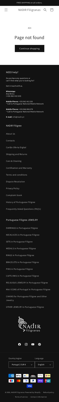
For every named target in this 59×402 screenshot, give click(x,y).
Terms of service (21, 397)
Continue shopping (29, 48)
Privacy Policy (12, 188)
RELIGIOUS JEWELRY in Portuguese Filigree (27, 282)
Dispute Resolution (15, 181)
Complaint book (14, 195)
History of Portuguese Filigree (20, 202)
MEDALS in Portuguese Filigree (21, 248)
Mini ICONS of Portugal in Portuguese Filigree (28, 289)
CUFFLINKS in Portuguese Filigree (22, 275)
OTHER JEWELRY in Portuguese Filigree (25, 307)
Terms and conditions (16, 174)
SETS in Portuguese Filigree (19, 241)
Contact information (39, 397)
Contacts (10, 140)
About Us (10, 133)
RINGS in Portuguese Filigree (20, 255)
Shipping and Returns (16, 154)
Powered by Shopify (33, 392)
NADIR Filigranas (18, 392)
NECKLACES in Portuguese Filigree (22, 234)
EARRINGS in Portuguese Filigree (22, 228)
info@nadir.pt (18, 117)
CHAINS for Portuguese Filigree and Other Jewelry (26, 298)
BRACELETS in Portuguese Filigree (22, 262)
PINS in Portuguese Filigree (19, 269)
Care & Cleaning (13, 161)
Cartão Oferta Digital (16, 147)
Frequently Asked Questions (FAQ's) (23, 209)
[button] (6, 10)
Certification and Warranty (19, 168)
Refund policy (48, 392)
